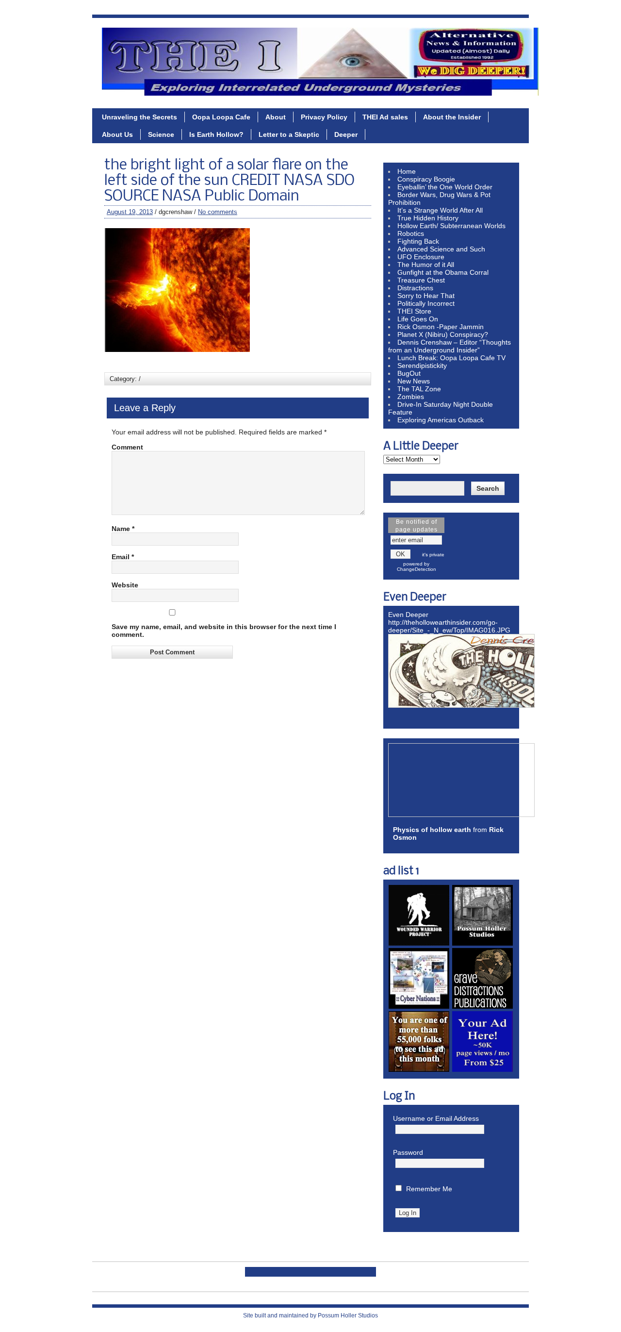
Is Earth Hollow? (216, 134)
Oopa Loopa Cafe (221, 117)
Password (408, 1152)
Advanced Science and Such (441, 249)
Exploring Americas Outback (440, 420)
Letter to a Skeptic (289, 134)
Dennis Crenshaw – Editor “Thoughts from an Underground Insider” (449, 346)
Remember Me (429, 1189)
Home (406, 171)
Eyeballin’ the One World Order (444, 187)
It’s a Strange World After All (440, 210)
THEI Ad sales (385, 117)
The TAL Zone (419, 389)
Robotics (410, 233)
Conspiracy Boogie (426, 179)
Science (161, 134)
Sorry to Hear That (426, 296)
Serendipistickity (422, 365)
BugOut (409, 373)
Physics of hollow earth (432, 829)
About (275, 117)
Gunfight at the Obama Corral (443, 272)
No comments (217, 212)
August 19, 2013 (130, 212)
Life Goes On (417, 319)
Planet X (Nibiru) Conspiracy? (442, 334)
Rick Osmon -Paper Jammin (440, 327)
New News (413, 381)
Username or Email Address (436, 1118)
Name (123, 529)
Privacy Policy (324, 117)
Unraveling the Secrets (139, 117)
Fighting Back (418, 241)
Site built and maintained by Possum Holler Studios (310, 1315)
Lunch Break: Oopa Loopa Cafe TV (451, 358)
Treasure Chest (421, 280)
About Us (117, 134)
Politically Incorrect (426, 303)
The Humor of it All (425, 264)
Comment (127, 447)
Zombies (410, 396)
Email (123, 557)
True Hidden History (427, 218)
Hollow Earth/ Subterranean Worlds (451, 226)
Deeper (346, 134)
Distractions (415, 288)
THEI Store (414, 311)
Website (125, 585)
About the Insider (452, 117)
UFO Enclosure (420, 257)
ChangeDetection (416, 569)
